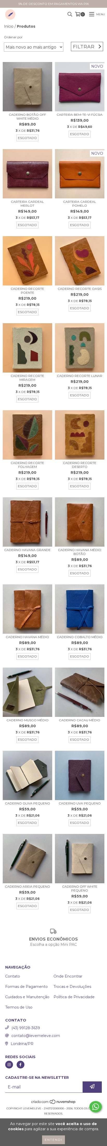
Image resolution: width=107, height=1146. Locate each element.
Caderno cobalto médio (80, 637)
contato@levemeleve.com (35, 1035)
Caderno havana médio (27, 637)
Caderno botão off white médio (27, 116)
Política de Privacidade (74, 997)
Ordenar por (13, 37)
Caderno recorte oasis (80, 289)
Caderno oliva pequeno (27, 803)
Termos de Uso (18, 1007)
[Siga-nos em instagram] (9, 1064)
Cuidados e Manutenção (27, 997)
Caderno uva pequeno (80, 803)
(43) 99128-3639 (25, 1028)
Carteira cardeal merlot (27, 203)
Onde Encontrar (68, 976)
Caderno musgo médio (27, 720)
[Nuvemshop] (53, 1103)
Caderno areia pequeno (27, 886)
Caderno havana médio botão (79, 552)
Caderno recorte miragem (27, 378)
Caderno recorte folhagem (27, 465)
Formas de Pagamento (26, 986)
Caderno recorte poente (27, 291)
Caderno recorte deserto (79, 465)
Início (9, 26)
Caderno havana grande (27, 550)
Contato (12, 976)
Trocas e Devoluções (72, 986)
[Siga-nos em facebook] (20, 1064)
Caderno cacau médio (79, 720)
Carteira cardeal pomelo (79, 203)
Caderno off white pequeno (79, 888)
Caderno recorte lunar (79, 376)
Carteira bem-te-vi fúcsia (80, 115)
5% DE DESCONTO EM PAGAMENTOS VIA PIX (53, 4)
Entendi (53, 1140)
